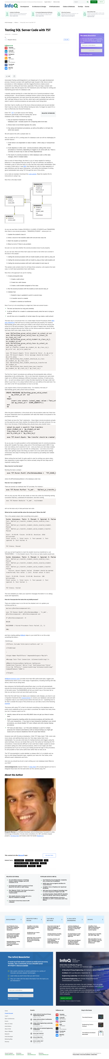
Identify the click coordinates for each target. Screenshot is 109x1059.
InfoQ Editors (8, 1026)
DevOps (80, 6)
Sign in (101, 1)
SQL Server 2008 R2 (21, 866)
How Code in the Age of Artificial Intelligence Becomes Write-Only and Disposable (53, 928)
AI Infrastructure (54, 6)
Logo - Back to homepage (11, 6)
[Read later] (14, 76)
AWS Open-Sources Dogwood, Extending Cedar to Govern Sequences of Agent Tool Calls (55, 891)
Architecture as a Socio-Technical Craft (33, 933)
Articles (16, 22)
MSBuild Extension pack (12, 678)
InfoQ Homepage (8, 22)
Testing (43, 863)
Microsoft (21, 855)
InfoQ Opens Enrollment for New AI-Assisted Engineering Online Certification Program (74, 942)
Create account (9, 1013)
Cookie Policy (94, 1054)
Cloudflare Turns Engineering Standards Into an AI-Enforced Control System (94, 928)
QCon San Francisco (38, 1033)
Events (87, 6)
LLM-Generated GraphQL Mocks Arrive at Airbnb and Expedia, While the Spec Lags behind (13, 935)
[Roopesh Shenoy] (6, 39)
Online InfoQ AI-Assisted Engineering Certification (43, 1029)
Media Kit (7, 1034)
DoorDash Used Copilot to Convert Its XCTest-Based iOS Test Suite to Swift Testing (21, 886)
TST (12, 112)
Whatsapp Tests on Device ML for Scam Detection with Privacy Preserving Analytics (34, 939)
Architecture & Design (39, 6)
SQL (46, 860)
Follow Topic (49, 855)
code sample (32, 174)
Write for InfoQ (8, 1023)
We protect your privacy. (86, 54)
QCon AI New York (37, 1037)
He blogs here (14, 836)
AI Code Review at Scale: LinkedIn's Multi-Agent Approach (74, 935)
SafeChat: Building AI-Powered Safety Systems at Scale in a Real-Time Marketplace (74, 928)
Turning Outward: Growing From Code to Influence (54, 934)
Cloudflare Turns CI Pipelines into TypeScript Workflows (54, 887)
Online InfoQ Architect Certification (42, 1019)
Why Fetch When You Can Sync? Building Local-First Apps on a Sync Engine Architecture (95, 941)
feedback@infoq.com (9, 1054)
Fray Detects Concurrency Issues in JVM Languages (19, 901)
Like (9, 76)
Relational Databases (21, 863)
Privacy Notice (76, 1054)
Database (31, 866)
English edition (47, 1)
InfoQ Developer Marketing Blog (9, 1038)
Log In (6, 1016)
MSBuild (22, 635)
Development (24, 6)
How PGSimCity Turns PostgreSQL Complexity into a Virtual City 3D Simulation (55, 880)
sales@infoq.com (20, 1054)
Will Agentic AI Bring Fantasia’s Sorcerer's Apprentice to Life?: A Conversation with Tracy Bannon (55, 899)
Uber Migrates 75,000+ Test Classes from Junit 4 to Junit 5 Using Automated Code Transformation (21, 892)
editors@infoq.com (31, 1054)
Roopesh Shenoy (12, 39)
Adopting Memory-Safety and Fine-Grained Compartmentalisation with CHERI (13, 943)
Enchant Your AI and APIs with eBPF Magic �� (94, 934)
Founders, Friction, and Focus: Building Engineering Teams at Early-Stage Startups (53, 941)
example (7, 703)
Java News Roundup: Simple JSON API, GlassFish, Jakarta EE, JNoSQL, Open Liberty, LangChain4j (55, 894)
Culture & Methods (69, 6)
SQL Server (29, 860)
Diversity (7, 1041)
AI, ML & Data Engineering (71, 919)
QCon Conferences (9, 1018)
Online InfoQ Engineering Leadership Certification (43, 1024)
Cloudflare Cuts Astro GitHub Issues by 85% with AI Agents (33, 927)
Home (6, 1010)
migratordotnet (26, 698)
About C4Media (9, 1031)
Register (94, 1)
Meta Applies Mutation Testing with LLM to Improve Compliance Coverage (20, 897)
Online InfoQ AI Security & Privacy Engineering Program (42, 1015)
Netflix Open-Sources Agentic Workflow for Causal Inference (54, 884)
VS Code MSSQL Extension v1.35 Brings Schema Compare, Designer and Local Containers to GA (19, 881)
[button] (91, 50)
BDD (25, 166)
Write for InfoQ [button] (56, 1)
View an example (22, 965)
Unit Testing (34, 863)
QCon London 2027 (38, 1041)
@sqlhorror (40, 836)
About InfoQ (8, 1028)
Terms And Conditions (85, 1054)
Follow (66, 39)
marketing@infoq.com (43, 1054)
